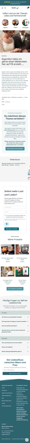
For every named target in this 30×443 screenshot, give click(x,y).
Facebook (4, 55)
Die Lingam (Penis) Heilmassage (7, 281)
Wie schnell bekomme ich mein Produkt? (12, 342)
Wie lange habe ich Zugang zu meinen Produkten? (14, 321)
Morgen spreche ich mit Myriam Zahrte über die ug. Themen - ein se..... (13, 164)
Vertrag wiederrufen (6, 406)
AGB (3, 398)
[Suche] (5, 8)
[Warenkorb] (27, 8)
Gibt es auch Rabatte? (7, 347)
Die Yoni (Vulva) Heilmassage (22, 281)
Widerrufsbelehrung (6, 395)
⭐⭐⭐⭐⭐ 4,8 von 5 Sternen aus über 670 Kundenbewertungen (15, 2)
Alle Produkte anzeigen (15, 288)
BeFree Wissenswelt (6, 400)
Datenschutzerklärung (7, 393)
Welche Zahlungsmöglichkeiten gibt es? (12, 351)
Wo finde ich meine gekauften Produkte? (12, 317)
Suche (3, 387)
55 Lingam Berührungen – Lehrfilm (8, 258)
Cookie (3, 403)
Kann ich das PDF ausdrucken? (9, 325)
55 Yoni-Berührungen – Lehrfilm (22, 258)
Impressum (4, 390)
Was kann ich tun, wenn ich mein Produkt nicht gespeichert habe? (13, 331)
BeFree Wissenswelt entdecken (15, 148)
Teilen (3, 104)
